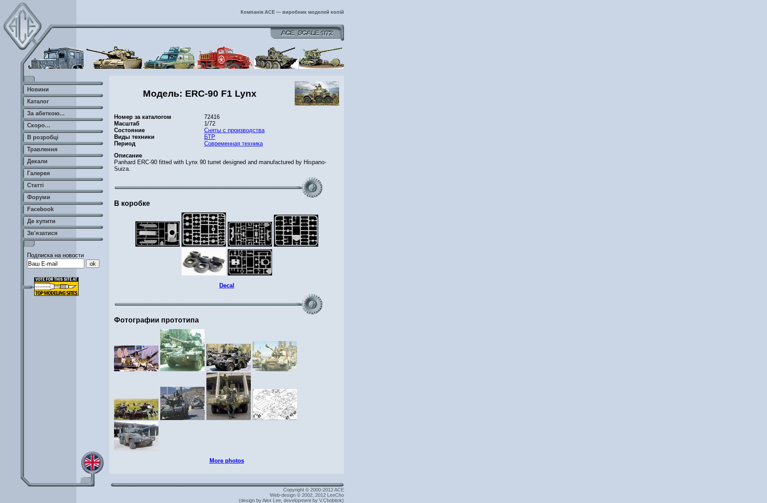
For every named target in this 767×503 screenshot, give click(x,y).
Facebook (40, 209)
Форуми (38, 197)
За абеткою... (46, 113)
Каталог (38, 101)
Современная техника (233, 143)
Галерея (38, 173)
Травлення (42, 149)
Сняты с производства (234, 130)
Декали (37, 161)
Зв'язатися (42, 233)
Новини (38, 89)
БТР (209, 137)
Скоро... (38, 125)
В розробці (43, 137)
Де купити (41, 221)
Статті (35, 185)
